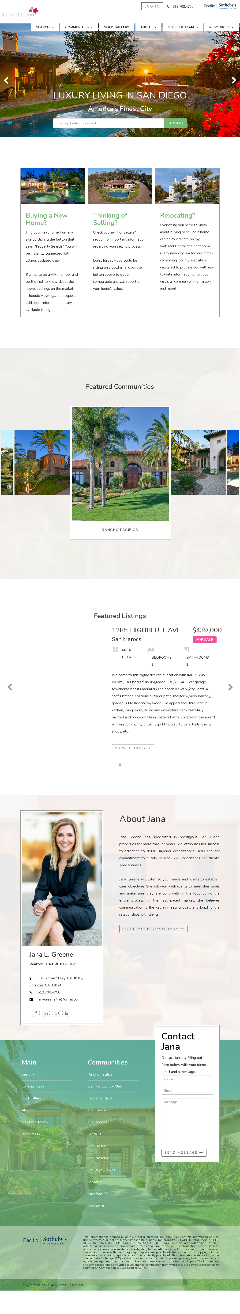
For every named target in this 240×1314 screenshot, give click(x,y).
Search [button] (43, 27)
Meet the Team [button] (181, 27)
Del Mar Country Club (105, 972)
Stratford (95, 1080)
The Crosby (97, 1032)
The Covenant (99, 996)
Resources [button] (219, 27)
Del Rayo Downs (101, 1056)
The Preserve (98, 1044)
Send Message (182, 1039)
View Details (131, 634)
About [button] (146, 27)
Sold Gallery (116, 27)
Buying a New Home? (47, 106)
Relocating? (177, 102)
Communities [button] (77, 27)
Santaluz (94, 1020)
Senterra (94, 1068)
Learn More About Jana (151, 815)
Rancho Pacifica (100, 961)
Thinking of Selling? (110, 106)
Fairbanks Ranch (100, 984)
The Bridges (97, 1008)
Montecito (96, 1092)
